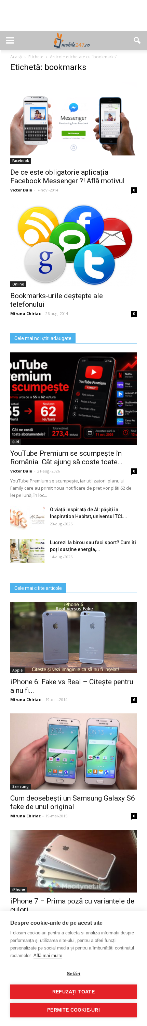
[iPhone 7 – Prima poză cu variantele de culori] (73, 861)
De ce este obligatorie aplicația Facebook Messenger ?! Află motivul (67, 176)
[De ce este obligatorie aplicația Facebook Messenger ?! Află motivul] (73, 121)
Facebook (20, 160)
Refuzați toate (73, 991)
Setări (73, 973)
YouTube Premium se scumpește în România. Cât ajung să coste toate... (66, 457)
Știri (15, 441)
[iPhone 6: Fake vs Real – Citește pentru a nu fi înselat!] (73, 638)
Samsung (20, 786)
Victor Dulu (21, 190)
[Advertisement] (73, 19)
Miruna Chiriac (25, 313)
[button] (137, 40)
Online (18, 284)
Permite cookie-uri (73, 1010)
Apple (17, 670)
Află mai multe (48, 955)
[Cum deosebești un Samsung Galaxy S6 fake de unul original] (73, 751)
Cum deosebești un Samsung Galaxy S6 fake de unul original (72, 802)
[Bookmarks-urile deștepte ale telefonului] (73, 245)
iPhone (18, 889)
